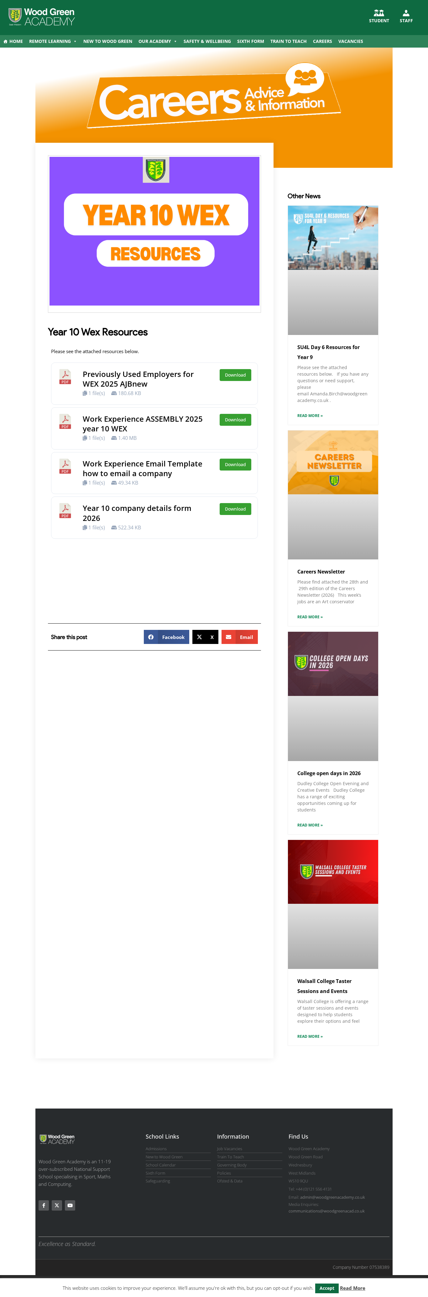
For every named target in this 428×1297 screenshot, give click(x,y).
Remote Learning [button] (50, 41)
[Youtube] (70, 1205)
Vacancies (350, 41)
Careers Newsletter (321, 571)
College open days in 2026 (329, 773)
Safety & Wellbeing (207, 41)
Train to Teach (288, 41)
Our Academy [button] (154, 41)
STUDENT (379, 20)
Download (235, 375)
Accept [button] (327, 1288)
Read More (352, 1288)
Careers (322, 41)
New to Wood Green (107, 41)
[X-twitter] (57, 1205)
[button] (166, 637)
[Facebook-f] (44, 1205)
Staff (406, 20)
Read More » (310, 415)
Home (16, 41)
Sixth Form (250, 41)
